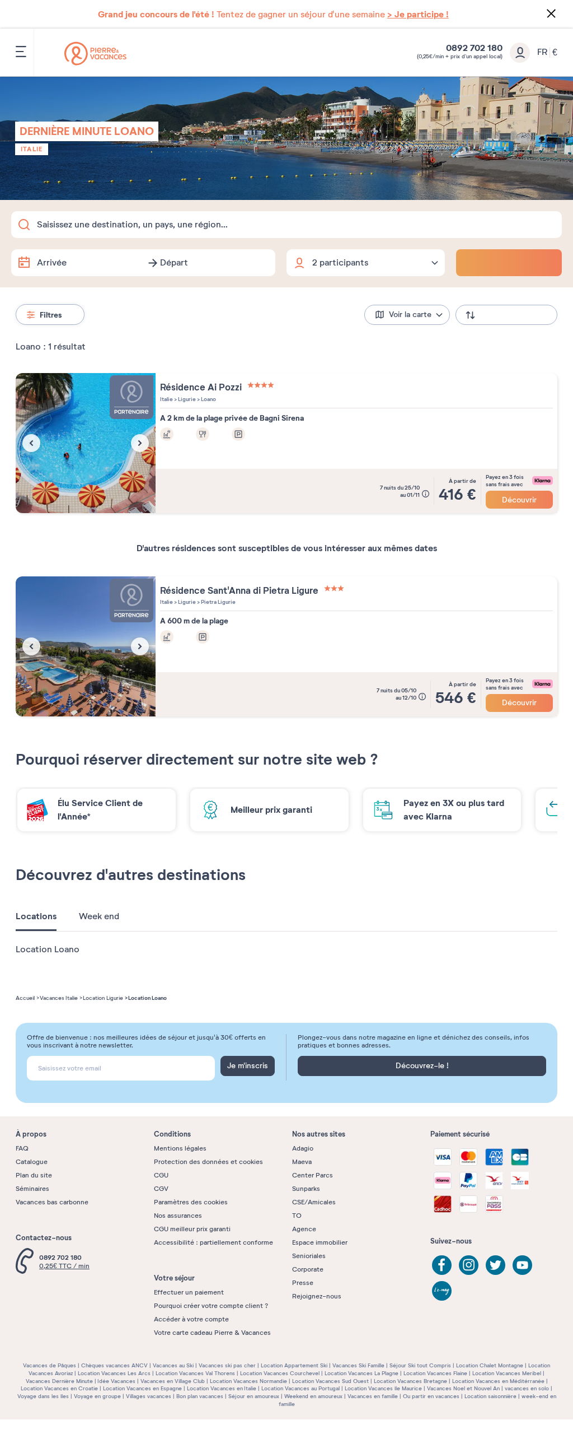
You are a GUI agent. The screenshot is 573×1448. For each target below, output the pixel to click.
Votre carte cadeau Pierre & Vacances (212, 1333)
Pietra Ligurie (218, 602)
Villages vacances (148, 1396)
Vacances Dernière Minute (59, 1381)
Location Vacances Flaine (435, 1373)
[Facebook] (442, 1265)
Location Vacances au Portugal (300, 1388)
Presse (302, 1283)
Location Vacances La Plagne (361, 1373)
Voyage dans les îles (43, 1396)
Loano (208, 399)
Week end (99, 916)
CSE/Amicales (314, 1202)
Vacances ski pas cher (227, 1365)
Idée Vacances (116, 1381)
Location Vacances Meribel (506, 1373)
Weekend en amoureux (313, 1396)
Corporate (307, 1269)
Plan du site (34, 1175)
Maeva (302, 1162)
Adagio (302, 1148)
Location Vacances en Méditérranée (498, 1381)
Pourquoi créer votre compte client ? (211, 1306)
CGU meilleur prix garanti (192, 1229)
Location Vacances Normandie (248, 1381)
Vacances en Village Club (172, 1381)
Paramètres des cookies (191, 1202)
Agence (304, 1229)
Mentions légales (180, 1148)
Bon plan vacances (199, 1396)
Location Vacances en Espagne (142, 1388)
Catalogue (32, 1162)
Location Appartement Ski (294, 1365)
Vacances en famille (372, 1396)
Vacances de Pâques (49, 1365)
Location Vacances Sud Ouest (330, 1381)
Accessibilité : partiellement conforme (213, 1242)
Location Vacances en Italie (221, 1388)
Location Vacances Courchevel (280, 1373)
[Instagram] (468, 1265)
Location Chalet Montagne (489, 1365)
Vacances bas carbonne (52, 1202)
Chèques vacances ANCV (114, 1365)
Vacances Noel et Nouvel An (463, 1388)
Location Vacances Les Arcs (114, 1373)
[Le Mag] (442, 1291)
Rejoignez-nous (316, 1296)
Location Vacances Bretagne (410, 1381)
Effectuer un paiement (189, 1292)
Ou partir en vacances (431, 1396)
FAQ (22, 1148)
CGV (161, 1189)
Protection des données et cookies (208, 1162)
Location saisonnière (490, 1396)
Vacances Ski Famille (358, 1365)
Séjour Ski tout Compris (420, 1365)
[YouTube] (522, 1265)
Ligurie (186, 399)
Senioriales (309, 1256)
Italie (32, 149)
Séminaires (32, 1189)
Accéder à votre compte (191, 1319)
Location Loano (47, 949)
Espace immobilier (319, 1242)
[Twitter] (495, 1265)
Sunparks (306, 1189)
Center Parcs (312, 1175)
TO (297, 1215)
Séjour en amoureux (253, 1396)
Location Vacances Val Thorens (195, 1373)
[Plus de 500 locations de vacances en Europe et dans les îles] (95, 53)
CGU (161, 1175)
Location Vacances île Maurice (383, 1388)
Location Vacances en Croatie (59, 1388)
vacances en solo (527, 1388)
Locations (36, 916)
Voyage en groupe (97, 1396)
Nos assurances (178, 1215)
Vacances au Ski (173, 1365)
